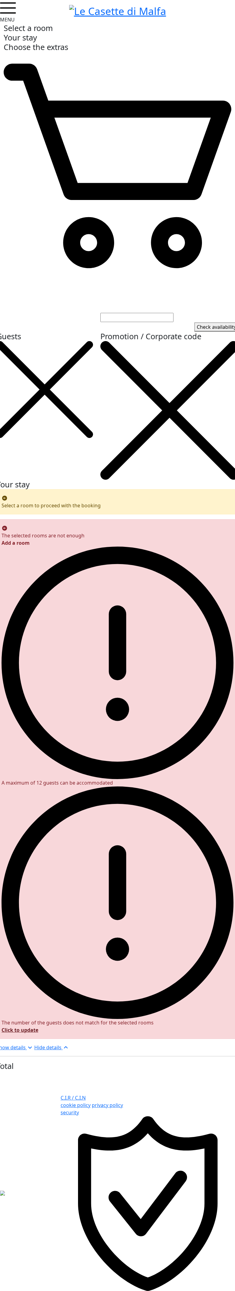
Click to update (20, 1030)
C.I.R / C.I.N (73, 1097)
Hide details (48, 1047)
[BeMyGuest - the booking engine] (2, 1192)
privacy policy (107, 1105)
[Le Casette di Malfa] (117, 10)
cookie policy (76, 1105)
